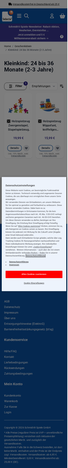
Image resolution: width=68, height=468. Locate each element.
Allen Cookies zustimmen (34, 274)
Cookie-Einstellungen (34, 283)
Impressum (14, 265)
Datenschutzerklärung (35, 256)
